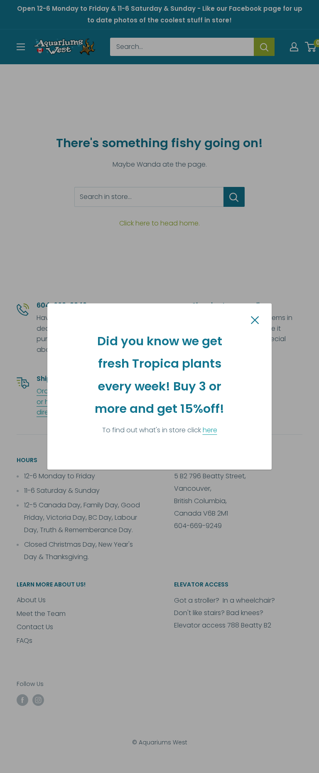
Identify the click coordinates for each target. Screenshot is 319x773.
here (210, 430)
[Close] (255, 319)
